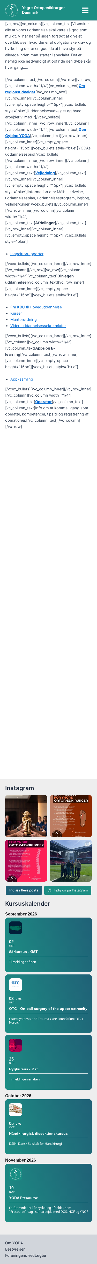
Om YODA (14, 1243)
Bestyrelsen (15, 1249)
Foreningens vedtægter (25, 1255)
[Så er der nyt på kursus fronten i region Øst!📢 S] (26, 861)
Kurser (16, 313)
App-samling (21, 379)
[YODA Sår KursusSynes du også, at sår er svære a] (71, 816)
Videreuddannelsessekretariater (38, 325)
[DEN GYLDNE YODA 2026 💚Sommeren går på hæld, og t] (26, 816)
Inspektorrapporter (26, 254)
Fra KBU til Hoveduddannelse (36, 307)
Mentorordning (23, 319)
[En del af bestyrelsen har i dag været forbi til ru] (71, 861)
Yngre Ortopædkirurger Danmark (43, 10)
